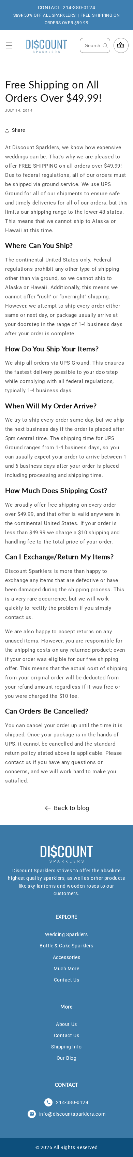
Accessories (66, 957)
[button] (9, 45)
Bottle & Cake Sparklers (66, 945)
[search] (105, 45)
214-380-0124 (79, 7)
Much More (66, 968)
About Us (66, 1024)
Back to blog (71, 808)
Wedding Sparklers (66, 934)
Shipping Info (66, 1046)
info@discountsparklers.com (72, 1114)
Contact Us (66, 980)
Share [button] (18, 130)
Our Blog (67, 1058)
